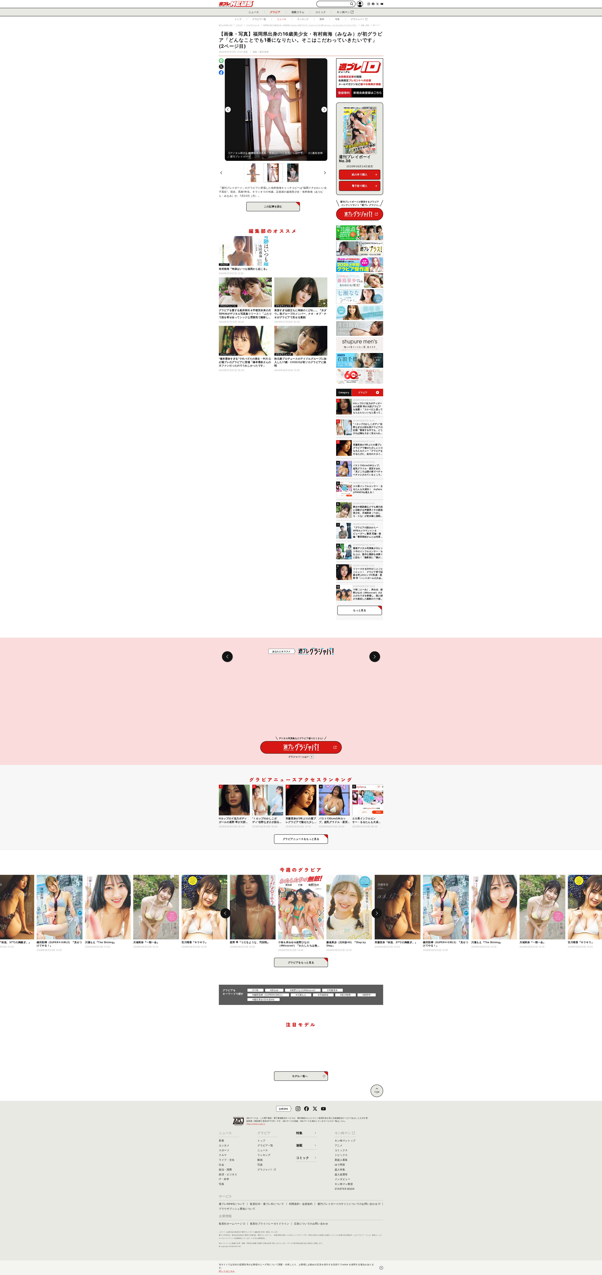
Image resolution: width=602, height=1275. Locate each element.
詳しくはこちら (227, 1271)
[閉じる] (381, 1268)
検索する (351, 4)
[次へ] (324, 109)
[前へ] (228, 109)
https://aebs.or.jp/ (255, 1124)
